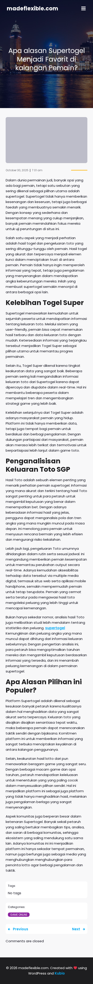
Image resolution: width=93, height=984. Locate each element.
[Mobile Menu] (83, 8)
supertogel (55, 628)
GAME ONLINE (18, 915)
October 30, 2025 (17, 170)
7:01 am (37, 170)
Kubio (60, 973)
